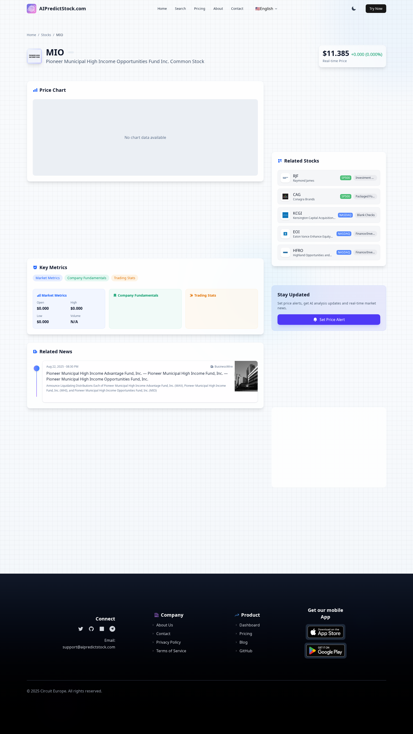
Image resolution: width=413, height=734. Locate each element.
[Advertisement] (145, 222)
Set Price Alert (332, 319)
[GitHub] (91, 629)
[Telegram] (112, 629)
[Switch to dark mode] (353, 8)
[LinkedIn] (102, 629)
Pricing (199, 8)
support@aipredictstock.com (89, 647)
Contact (237, 8)
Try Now (376, 8)
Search (180, 8)
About (218, 8)
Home (162, 8)
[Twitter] (81, 629)
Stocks (46, 35)
